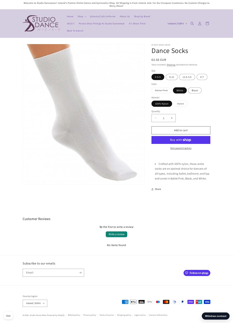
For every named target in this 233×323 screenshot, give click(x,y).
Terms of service (106, 315)
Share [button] (158, 189)
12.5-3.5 (187, 76)
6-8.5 (158, 76)
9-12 (171, 76)
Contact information (158, 315)
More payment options (180, 148)
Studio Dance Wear (38, 315)
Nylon (182, 104)
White (180, 90)
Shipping (171, 64)
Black (195, 90)
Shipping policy (124, 315)
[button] (82, 16)
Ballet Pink (163, 91)
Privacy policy (89, 315)
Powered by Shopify (56, 315)
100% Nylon (162, 103)
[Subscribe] (80, 273)
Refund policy (74, 315)
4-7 (202, 76)
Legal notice (140, 315)
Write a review (116, 234)
